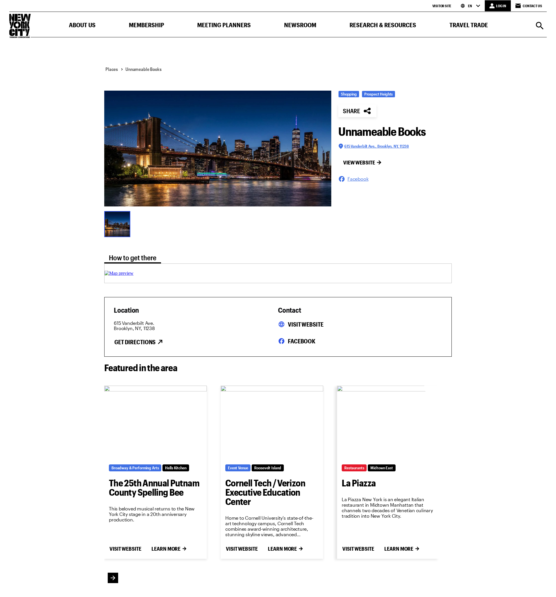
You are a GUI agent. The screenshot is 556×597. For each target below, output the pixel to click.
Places (111, 69)
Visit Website (305, 324)
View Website (359, 162)
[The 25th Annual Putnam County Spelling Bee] (155, 423)
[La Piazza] (388, 423)
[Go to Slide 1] (118, 223)
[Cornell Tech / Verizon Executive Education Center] (272, 423)
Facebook (301, 341)
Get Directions (135, 341)
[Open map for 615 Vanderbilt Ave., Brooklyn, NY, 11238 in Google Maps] (119, 273)
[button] (82, 26)
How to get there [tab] (132, 257)
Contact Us (532, 6)
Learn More (165, 548)
